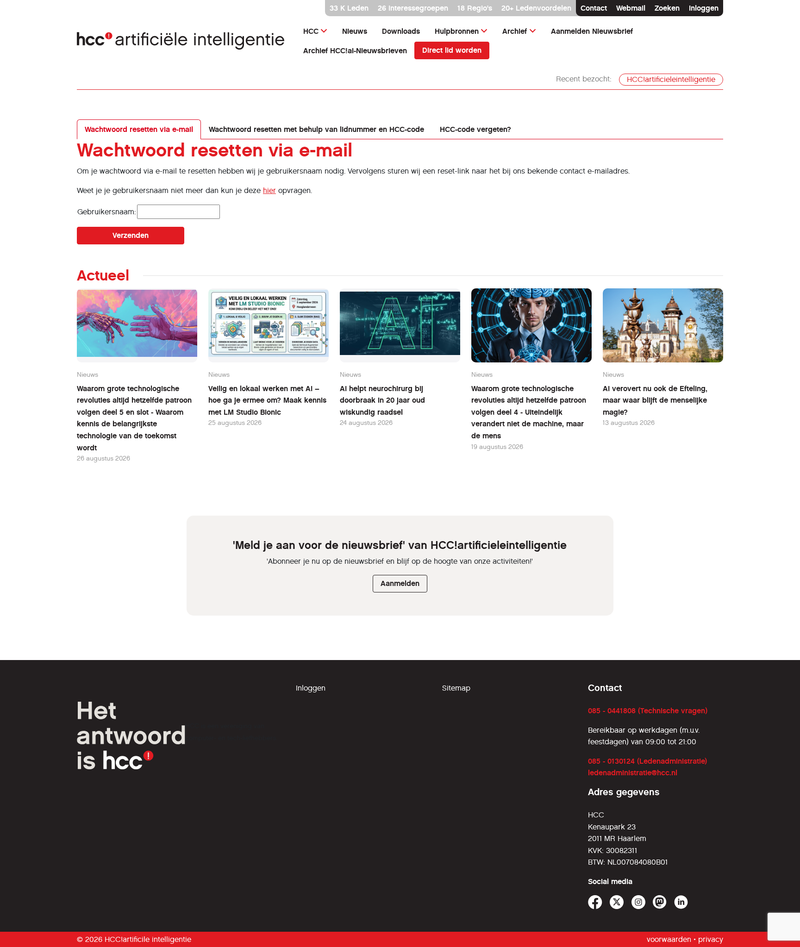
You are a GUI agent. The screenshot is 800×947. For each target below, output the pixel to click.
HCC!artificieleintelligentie (671, 79)
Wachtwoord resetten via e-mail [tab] (139, 129)
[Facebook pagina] (595, 902)
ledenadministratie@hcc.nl (632, 772)
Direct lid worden (451, 50)
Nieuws (354, 31)
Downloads (401, 31)
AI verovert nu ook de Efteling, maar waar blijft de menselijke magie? (655, 400)
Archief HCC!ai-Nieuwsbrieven (355, 50)
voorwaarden (669, 939)
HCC (311, 31)
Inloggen (704, 8)
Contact (594, 8)
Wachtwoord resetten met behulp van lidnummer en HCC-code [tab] (316, 129)
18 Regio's (474, 8)
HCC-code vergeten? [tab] (475, 129)
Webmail (630, 8)
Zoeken (667, 8)
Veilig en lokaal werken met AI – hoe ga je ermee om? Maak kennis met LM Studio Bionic (267, 400)
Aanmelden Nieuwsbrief (592, 31)
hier (269, 190)
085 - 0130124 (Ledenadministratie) (647, 761)
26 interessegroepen (413, 8)
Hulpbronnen (457, 31)
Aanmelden (400, 583)
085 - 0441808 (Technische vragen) (647, 710)
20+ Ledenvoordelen (536, 8)
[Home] (181, 41)
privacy (710, 939)
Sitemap (456, 688)
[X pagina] (617, 902)
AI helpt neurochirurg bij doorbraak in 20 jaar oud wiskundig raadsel (382, 400)
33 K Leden (349, 8)
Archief (514, 31)
